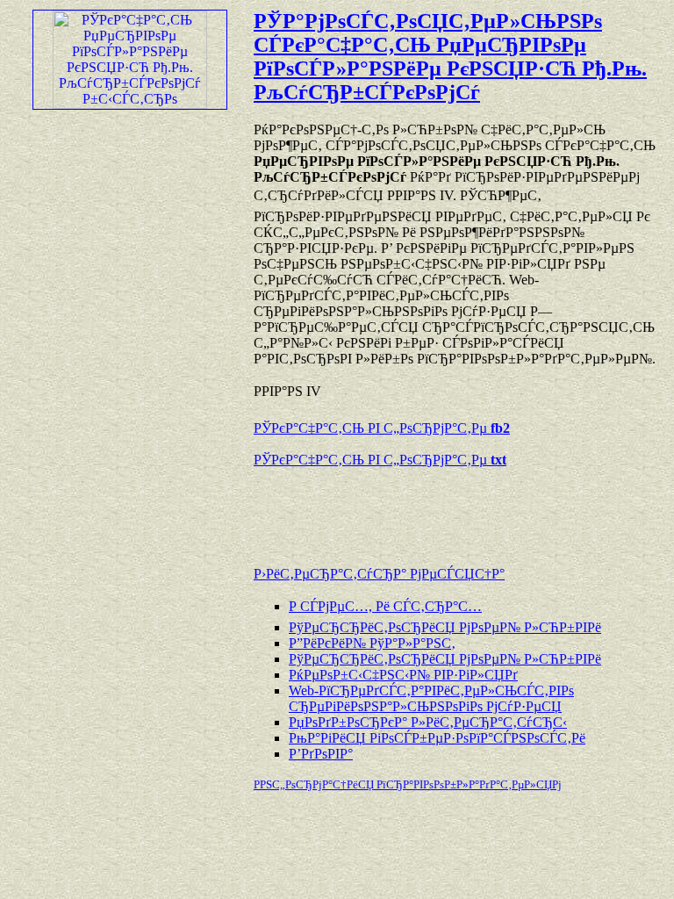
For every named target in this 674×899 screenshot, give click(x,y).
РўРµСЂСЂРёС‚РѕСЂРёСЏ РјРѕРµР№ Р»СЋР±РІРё (445, 627)
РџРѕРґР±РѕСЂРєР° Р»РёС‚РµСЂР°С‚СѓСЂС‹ (428, 722)
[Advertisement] (459, 508)
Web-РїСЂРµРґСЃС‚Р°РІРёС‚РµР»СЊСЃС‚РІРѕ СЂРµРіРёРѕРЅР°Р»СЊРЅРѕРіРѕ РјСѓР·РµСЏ (431, 698)
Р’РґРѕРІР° (321, 753)
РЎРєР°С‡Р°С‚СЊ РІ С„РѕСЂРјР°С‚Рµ (382, 428)
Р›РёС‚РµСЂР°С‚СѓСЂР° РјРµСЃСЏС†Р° (379, 573)
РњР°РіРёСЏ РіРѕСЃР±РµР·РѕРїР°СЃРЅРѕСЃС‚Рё (437, 737)
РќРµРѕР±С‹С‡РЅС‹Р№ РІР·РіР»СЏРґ (403, 674)
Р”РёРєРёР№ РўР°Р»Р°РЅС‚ (372, 643)
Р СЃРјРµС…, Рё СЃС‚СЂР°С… (385, 606)
